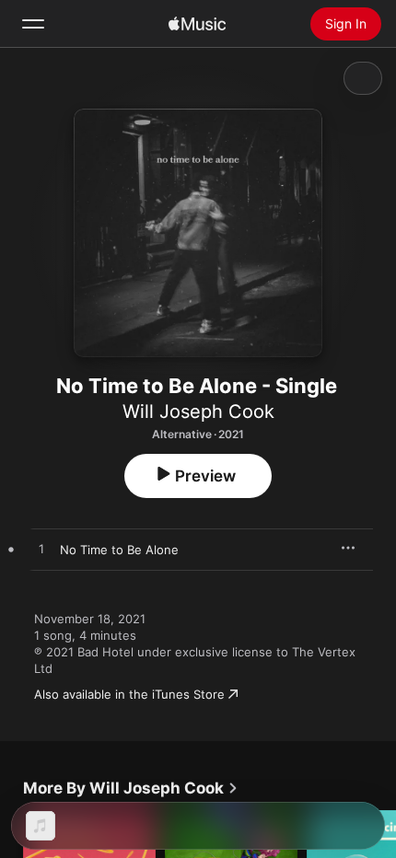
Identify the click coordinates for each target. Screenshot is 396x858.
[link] (131, 788)
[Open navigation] (33, 24)
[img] (197, 24)
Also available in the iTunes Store (129, 694)
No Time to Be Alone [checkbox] (119, 549)
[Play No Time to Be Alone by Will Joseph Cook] (41, 549)
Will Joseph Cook (198, 411)
